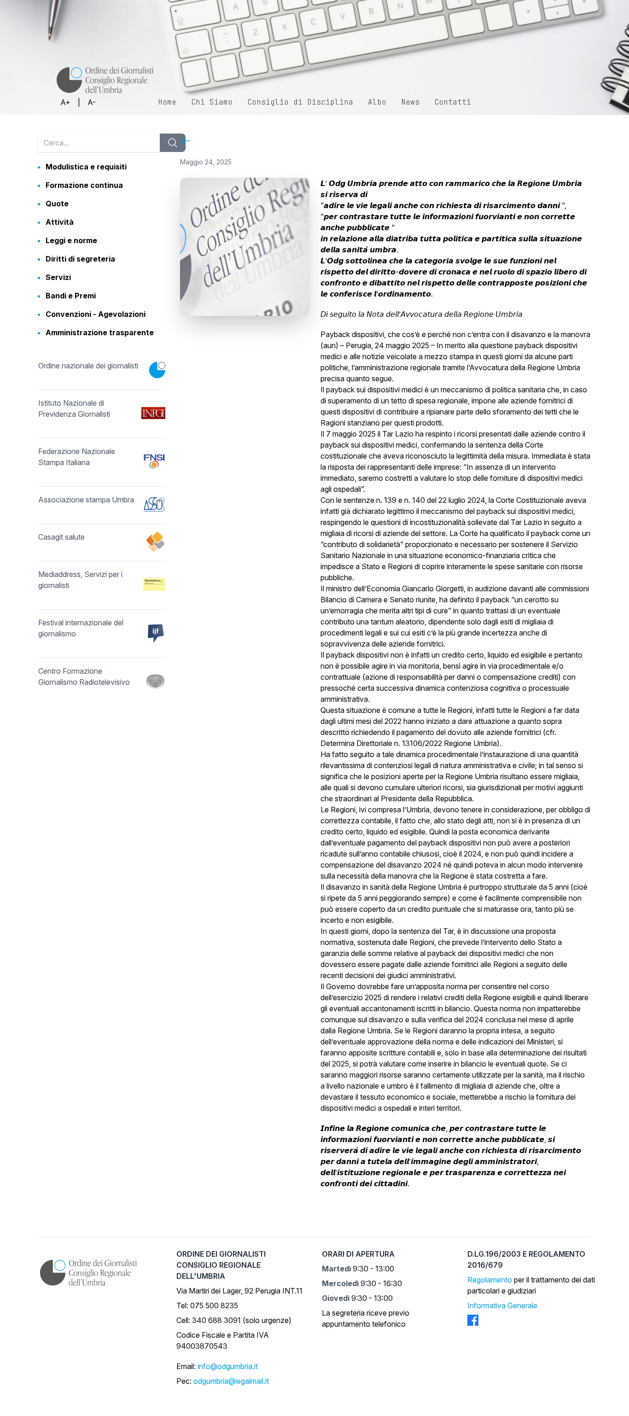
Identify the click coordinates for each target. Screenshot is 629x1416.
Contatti (452, 102)
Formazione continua (84, 185)
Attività (60, 222)
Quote (57, 203)
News (410, 102)
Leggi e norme (71, 240)
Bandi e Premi (71, 295)
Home (167, 102)
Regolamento (489, 1279)
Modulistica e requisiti (86, 166)
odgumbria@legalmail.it (231, 1381)
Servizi (58, 277)
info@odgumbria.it (228, 1366)
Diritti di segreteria (80, 258)
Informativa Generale (502, 1305)
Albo (377, 102)
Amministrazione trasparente (100, 332)
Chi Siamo (212, 102)
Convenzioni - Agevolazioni (96, 314)
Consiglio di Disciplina (300, 102)
